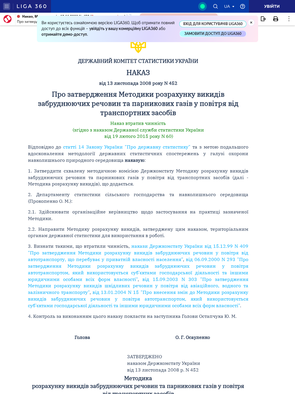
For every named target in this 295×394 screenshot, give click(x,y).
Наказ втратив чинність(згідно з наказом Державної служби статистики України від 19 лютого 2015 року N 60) (138, 129)
